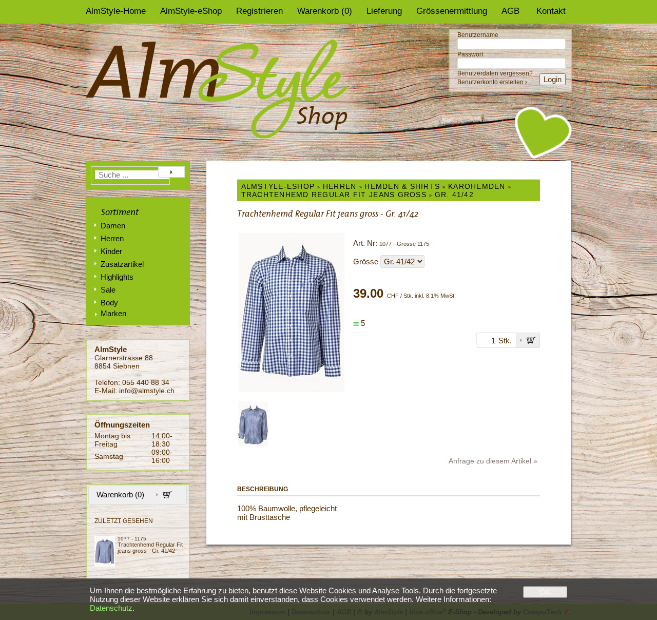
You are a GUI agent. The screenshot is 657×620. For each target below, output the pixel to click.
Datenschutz (111, 608)
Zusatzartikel (122, 264)
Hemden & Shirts (402, 186)
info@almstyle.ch (147, 390)
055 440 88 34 (145, 382)
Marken (113, 313)
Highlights (117, 277)
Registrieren (259, 11)
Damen (113, 225)
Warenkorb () (324, 11)
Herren (112, 238)
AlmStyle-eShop (191, 11)
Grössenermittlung (451, 11)
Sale (108, 289)
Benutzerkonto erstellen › (492, 82)
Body (109, 302)
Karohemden (477, 186)
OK (545, 592)
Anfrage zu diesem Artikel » (493, 461)
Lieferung (384, 11)
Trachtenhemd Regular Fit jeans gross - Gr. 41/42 (150, 547)
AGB (510, 11)
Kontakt (551, 11)
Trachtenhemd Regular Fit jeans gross (334, 194)
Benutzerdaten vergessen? (495, 73)
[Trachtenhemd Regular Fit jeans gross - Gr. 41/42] (106, 551)
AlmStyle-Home (116, 11)
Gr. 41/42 (454, 194)
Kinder (111, 251)
